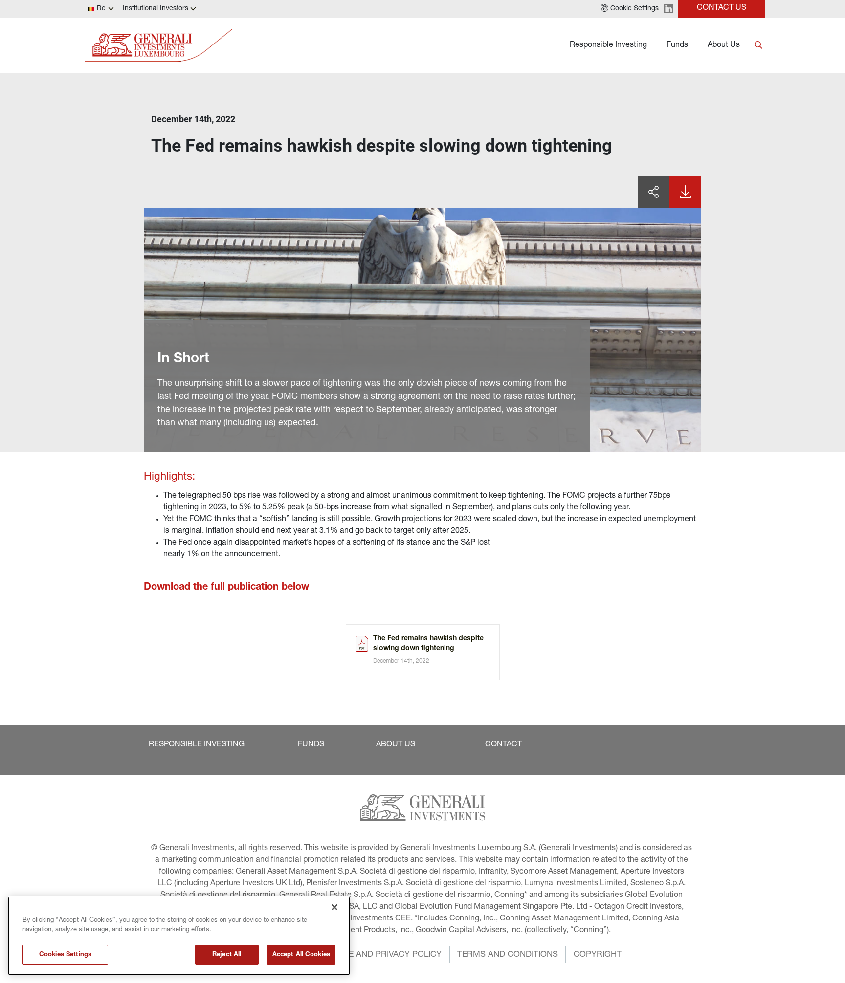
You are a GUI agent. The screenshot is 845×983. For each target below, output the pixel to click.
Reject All (226, 955)
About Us (724, 45)
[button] (630, 9)
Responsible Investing (608, 45)
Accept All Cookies (301, 955)
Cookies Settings (65, 955)
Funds (677, 45)
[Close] (334, 907)
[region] (179, 935)
